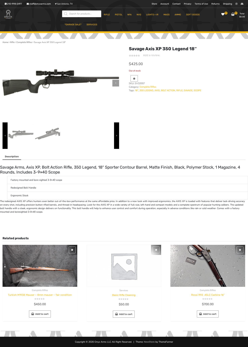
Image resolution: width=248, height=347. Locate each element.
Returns (215, 4)
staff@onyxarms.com (40, 4)
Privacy (187, 4)
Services (123, 290)
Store (154, 4)
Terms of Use (201, 4)
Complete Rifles (24, 42)
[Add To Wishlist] (134, 78)
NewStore (149, 341)
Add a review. (151, 55)
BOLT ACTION (168, 90)
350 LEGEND (146, 90)
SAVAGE (188, 90)
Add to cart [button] (42, 314)
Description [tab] (12, 156)
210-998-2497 (14, 4)
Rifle (12, 42)
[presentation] (6, 83)
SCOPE (197, 90)
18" (136, 90)
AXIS (157, 90)
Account (164, 4)
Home (5, 42)
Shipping (227, 4)
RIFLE (179, 90)
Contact (176, 4)
